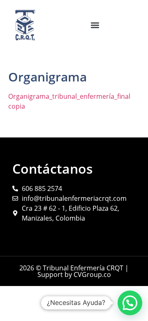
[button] (95, 25)
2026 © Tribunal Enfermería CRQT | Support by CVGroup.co (74, 271)
